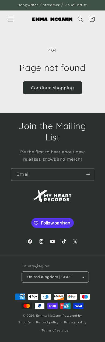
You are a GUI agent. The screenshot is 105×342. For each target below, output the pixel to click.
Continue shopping (52, 87)
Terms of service (55, 330)
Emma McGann (48, 315)
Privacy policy (75, 322)
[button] (11, 19)
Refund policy (47, 322)
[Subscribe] (88, 174)
